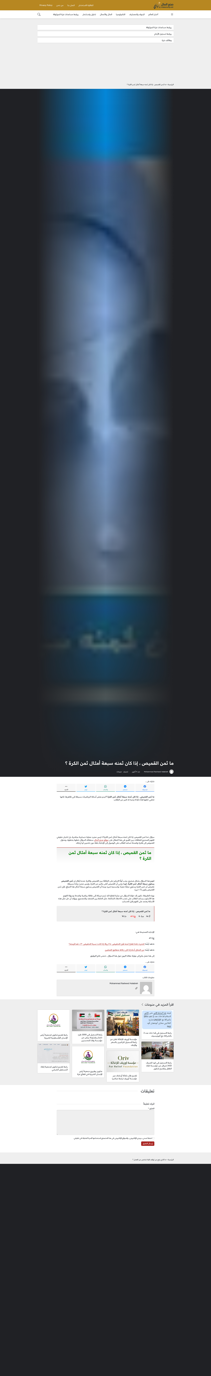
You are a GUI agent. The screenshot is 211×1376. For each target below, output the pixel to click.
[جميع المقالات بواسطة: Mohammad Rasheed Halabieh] (146, 988)
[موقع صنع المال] (163, 5)
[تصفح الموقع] (172, 14)
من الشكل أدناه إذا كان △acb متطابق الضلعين (124, 950)
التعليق (151, 1108)
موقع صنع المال (101, 840)
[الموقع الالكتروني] (136, 988)
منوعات (119, 772)
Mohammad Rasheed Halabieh (156, 772)
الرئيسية (171, 84)
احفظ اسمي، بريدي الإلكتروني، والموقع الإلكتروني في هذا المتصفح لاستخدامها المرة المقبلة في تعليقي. (113, 1138)
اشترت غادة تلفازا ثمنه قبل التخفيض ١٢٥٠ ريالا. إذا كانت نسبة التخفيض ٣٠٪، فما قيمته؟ (107, 944)
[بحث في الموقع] (39, 14)
